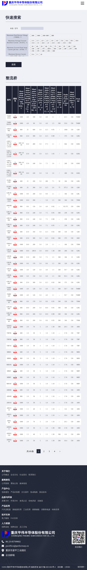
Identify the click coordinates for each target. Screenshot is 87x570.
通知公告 (14, 483)
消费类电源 (45, 509)
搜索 (14, 64)
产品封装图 (15, 492)
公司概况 (5, 475)
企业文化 (14, 475)
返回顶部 (81, 567)
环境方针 (14, 501)
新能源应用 (17, 509)
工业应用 (26, 509)
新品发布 (43, 492)
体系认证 (23, 501)
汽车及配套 (6, 509)
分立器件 (25, 492)
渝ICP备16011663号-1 (47, 567)
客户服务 (5, 518)
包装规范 (5, 492)
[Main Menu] (82, 3)
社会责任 (23, 475)
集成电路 (34, 492)
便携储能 (35, 509)
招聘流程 (5, 527)
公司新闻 (5, 483)
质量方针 (5, 501)
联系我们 (32, 475)
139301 (67, 567)
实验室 (40, 501)
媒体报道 (23, 483)
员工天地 (23, 527)
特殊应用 (55, 509)
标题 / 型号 (14, 28)
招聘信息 (14, 527)
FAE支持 (14, 518)
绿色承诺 (32, 501)
